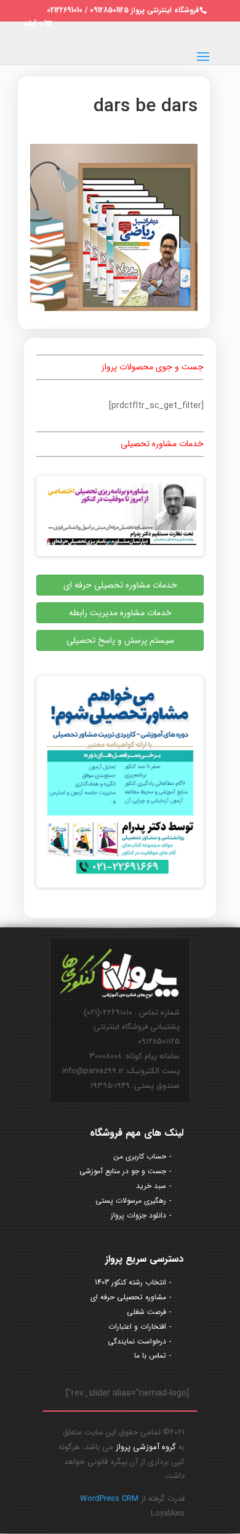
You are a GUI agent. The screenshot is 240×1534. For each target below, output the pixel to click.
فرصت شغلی (146, 1312)
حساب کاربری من (140, 1156)
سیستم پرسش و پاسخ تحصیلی (120, 640)
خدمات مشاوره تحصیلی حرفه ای (120, 585)
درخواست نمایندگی (137, 1341)
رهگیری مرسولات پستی (130, 1200)
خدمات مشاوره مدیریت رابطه (120, 613)
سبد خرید (151, 1186)
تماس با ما (150, 1355)
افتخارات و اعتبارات (137, 1326)
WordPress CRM (109, 1498)
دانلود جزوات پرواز (138, 1215)
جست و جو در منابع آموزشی (122, 1171)
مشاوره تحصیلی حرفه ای (128, 1297)
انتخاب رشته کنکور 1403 (130, 1282)
